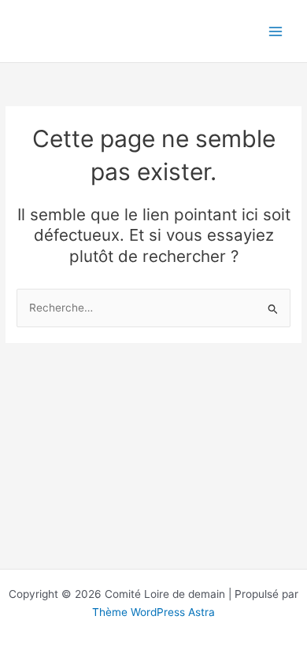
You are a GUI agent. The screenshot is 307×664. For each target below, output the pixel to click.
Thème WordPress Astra (153, 612)
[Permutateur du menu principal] (276, 31)
